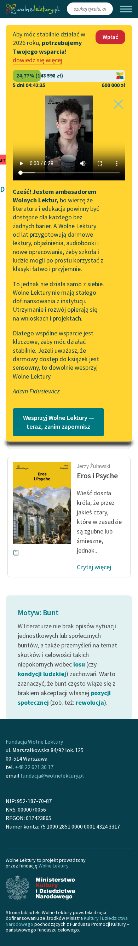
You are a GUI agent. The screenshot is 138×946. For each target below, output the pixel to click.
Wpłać (110, 36)
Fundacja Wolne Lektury (34, 741)
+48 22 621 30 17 (34, 767)
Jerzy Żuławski (93, 466)
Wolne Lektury (54, 866)
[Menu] (126, 9)
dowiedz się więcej (37, 60)
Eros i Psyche (97, 475)
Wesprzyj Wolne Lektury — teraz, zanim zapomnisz (58, 422)
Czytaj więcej (94, 567)
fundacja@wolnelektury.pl (52, 775)
